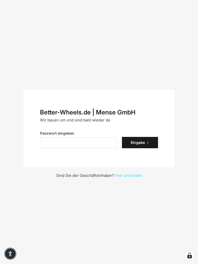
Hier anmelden (128, 175)
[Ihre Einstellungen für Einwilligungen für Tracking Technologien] (189, 255)
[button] (10, 254)
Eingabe (138, 142)
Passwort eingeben (57, 133)
